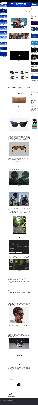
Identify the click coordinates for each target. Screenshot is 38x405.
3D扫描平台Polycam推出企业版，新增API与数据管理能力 (34, 16)
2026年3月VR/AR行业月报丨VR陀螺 (33, 102)
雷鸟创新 (12, 400)
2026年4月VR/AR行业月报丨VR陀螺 (33, 101)
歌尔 (8, 400)
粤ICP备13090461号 (22, 403)
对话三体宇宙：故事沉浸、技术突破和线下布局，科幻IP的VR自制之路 (33, 92)
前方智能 (5, 400)
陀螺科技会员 (4, 400)
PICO (11, 400)
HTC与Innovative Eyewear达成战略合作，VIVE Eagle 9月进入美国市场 (34, 8)
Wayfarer (20, 11)
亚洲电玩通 (14, 400)
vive (10, 400)
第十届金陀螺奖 (1, 400)
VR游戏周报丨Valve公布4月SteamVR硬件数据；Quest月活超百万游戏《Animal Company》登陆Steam (33, 99)
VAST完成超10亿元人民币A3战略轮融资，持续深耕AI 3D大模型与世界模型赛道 (33, 109)
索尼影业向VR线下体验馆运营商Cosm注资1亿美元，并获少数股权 (33, 110)
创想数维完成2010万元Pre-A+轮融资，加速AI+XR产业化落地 (33, 111)
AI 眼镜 (18, 11)
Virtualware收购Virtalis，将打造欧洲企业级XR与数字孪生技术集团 (33, 107)
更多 (36, 94)
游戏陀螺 (7, 400)
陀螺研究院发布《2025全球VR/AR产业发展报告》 (33, 103)
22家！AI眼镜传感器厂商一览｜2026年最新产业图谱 (33, 100)
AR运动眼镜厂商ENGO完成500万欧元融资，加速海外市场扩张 (33, 108)
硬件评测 (17, 11)
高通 (9, 400)
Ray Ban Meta (22, 11)
